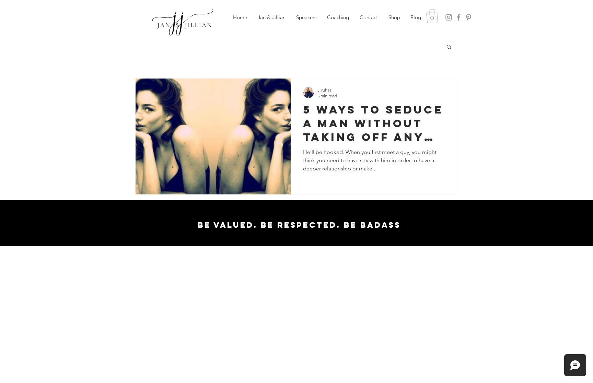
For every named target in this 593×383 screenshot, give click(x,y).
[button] (306, 17)
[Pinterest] (468, 17)
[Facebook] (458, 17)
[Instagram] (448, 17)
